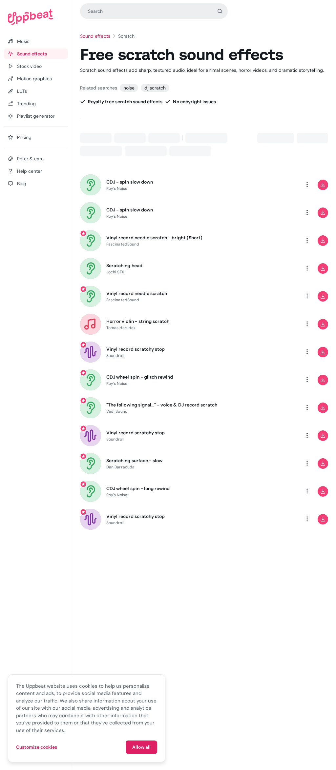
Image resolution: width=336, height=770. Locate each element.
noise (129, 88)
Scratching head (124, 265)
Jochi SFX (115, 272)
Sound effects (95, 36)
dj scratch (155, 88)
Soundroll (115, 355)
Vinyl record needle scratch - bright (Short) (154, 238)
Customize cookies (36, 747)
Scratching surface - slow (134, 461)
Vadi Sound (117, 411)
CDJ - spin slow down (129, 182)
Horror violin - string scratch (137, 321)
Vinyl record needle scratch (136, 293)
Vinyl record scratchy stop (135, 349)
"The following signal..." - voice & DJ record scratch (161, 405)
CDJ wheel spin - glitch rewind (139, 377)
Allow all (141, 747)
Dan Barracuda (120, 467)
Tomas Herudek (121, 327)
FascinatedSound (122, 244)
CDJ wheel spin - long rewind (138, 488)
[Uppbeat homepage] (36, 17)
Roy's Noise (116, 188)
